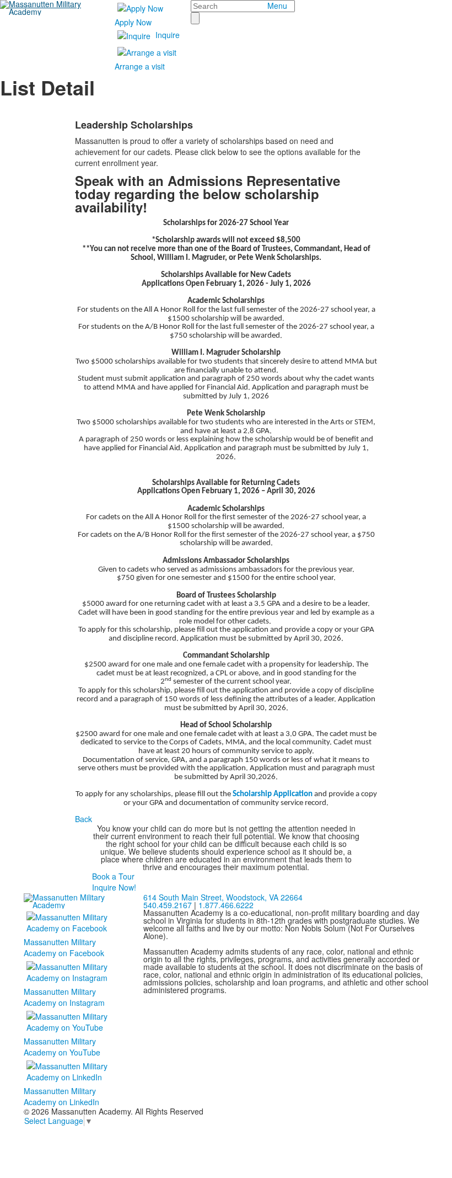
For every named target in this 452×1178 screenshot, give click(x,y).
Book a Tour (113, 876)
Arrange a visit (140, 66)
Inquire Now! (114, 887)
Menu (277, 5)
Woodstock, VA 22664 (223, 897)
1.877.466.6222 (226, 904)
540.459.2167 (167, 904)
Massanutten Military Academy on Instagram (64, 997)
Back (83, 818)
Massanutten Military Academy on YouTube (62, 1047)
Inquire (167, 34)
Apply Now (133, 22)
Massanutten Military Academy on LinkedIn (61, 1096)
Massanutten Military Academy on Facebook (64, 947)
